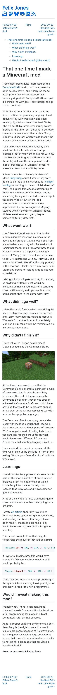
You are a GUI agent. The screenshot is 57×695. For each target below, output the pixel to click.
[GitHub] (22, 14)
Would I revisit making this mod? (31, 60)
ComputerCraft (11, 87)
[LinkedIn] (28, 14)
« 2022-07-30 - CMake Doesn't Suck (10, 27)
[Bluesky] (16, 14)
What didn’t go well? (24, 47)
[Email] (4, 14)
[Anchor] (34, 225)
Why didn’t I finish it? (24, 51)
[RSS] (33, 14)
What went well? (21, 43)
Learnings (17, 56)
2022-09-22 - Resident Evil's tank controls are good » (46, 29)
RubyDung (16, 177)
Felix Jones (15, 8)
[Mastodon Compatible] (11, 14)
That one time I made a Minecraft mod (29, 39)
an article (16, 511)
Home (28, 24)
